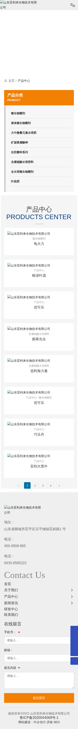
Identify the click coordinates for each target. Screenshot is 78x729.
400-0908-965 (15, 546)
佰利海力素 (39, 371)
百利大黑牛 (39, 466)
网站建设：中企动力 (32, 722)
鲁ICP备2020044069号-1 (39, 717)
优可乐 (39, 307)
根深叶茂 (39, 275)
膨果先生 (39, 339)
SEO (57, 722)
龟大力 (39, 244)
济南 (50, 722)
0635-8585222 (15, 563)
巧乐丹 (39, 434)
